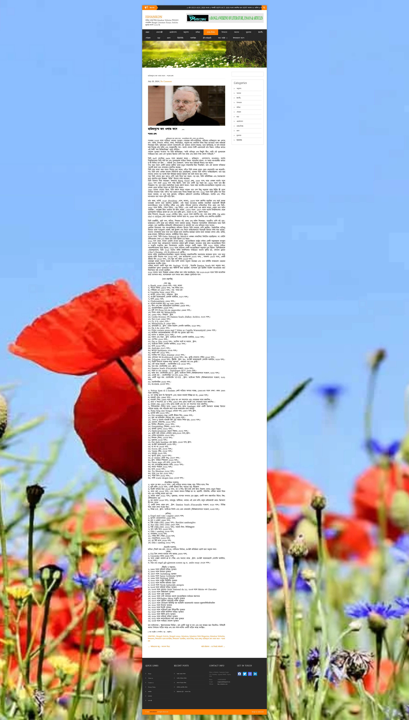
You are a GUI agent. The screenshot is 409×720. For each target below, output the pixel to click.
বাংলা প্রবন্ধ (198, 638)
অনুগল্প (186, 32)
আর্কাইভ (193, 38)
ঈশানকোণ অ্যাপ (238, 38)
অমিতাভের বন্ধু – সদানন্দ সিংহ (159, 646)
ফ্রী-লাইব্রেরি (207, 38)
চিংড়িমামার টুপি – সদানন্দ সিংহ (183, 691)
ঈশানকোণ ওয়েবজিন (179, 638)
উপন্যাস (224, 32)
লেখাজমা (150, 696)
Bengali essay (174, 636)
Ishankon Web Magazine (199, 636)
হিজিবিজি (180, 38)
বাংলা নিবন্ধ (190, 638)
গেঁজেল (148, 38)
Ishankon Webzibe (217, 636)
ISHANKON (153, 712)
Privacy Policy (152, 687)
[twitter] (245, 674)
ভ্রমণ (168, 38)
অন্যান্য (236, 32)
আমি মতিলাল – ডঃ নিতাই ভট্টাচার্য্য (213, 646)
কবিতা (198, 32)
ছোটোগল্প (173, 32)
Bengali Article (162, 636)
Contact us (151, 682)
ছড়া (159, 38)
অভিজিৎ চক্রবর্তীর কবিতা (182, 687)
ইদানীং (260, 32)
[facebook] (239, 674)
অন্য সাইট (221, 38)
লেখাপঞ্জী (159, 32)
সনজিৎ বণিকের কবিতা (181, 678)
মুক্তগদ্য (248, 32)
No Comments (166, 81)
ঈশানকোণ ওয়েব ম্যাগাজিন (163, 638)
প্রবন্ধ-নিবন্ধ (211, 32)
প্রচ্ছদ (147, 32)
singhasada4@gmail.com (223, 682)
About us (150, 678)
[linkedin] (255, 674)
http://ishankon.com (222, 684)
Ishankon (184, 636)
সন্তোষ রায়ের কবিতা (181, 673)
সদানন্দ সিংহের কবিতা (181, 682)
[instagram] (250, 674)
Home (149, 673)
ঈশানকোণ (151, 638)
